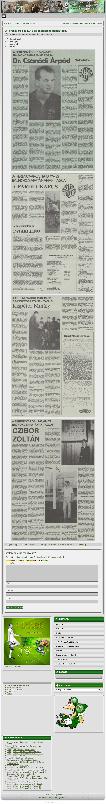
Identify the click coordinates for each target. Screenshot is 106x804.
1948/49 (33, 545)
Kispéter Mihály (80, 545)
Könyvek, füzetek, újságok (66, 655)
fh (63, 545)
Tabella (9, 694)
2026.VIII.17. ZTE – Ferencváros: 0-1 (27, 752)
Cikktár (59, 651)
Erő (52, 795)
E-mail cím (10, 591)
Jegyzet (17, 545)
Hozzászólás (11, 563)
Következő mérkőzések (24, 758)
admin (9, 746)
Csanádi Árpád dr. (43, 545)
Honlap (8, 598)
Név (8, 583)
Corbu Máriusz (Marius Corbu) (24, 750)
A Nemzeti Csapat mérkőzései (67, 646)
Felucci (9, 776)
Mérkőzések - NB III (14, 689)
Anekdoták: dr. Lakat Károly (28, 782)
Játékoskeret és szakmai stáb (18, 685)
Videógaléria (60, 629)
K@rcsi (49, 34)
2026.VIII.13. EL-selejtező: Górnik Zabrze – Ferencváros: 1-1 (26, 763)
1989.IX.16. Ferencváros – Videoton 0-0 (20, 23)
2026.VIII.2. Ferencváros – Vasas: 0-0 (27, 786)
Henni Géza (69, 545)
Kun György (24, 766)
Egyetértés (59, 795)
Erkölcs (46, 795)
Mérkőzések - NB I (14, 687)
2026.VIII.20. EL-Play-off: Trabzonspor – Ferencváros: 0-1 (25, 747)
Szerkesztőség (61, 659)
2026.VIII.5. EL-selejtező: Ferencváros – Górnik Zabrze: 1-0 (27, 779)
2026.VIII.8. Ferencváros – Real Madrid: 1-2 (31, 768)
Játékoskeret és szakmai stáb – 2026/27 (25, 743)
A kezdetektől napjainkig (65, 638)
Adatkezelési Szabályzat (65, 664)
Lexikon (59, 633)
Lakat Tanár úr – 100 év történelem (27, 776)
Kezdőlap (59, 624)
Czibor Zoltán (56, 545)
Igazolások (11, 692)
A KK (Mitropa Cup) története (67, 642)
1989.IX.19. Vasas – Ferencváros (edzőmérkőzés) (82, 23)
